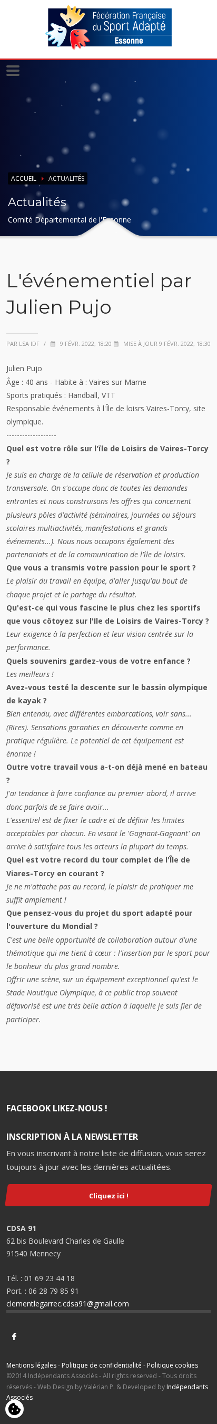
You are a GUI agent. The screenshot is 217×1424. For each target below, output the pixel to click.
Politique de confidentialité (102, 1365)
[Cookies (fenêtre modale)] (14, 1410)
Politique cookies (172, 1365)
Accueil (23, 178)
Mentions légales (31, 1365)
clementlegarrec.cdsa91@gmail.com (67, 1304)
